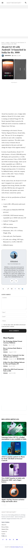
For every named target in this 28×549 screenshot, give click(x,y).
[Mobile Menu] (2, 3)
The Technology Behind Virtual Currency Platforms (12, 342)
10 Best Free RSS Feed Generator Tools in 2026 (13, 370)
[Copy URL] (8, 288)
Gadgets (7, 42)
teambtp (5, 345)
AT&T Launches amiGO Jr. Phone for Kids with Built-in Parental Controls (13, 458)
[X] (16, 281)
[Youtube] (17, 539)
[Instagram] (6, 539)
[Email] (11, 288)
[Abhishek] (3, 55)
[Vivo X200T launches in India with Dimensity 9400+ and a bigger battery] (14, 470)
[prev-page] (3, 505)
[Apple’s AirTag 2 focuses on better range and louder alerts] (14, 491)
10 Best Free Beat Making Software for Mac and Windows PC (14, 363)
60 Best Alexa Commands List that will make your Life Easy (13, 355)
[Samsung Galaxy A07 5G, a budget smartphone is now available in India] (14, 429)
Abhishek (8, 55)
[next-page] (5, 505)
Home (3, 42)
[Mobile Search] (26, 3)
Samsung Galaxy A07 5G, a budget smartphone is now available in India (14, 438)
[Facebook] (12, 281)
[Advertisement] (14, 22)
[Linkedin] (22, 288)
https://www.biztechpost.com (14, 263)
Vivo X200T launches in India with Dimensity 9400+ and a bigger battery (13, 480)
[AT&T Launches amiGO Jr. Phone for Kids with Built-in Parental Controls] (14, 448)
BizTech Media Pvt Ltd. (17, 547)
